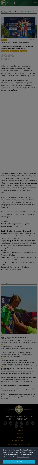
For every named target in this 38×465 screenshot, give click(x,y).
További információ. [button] (23, 457)
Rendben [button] (19, 461)
